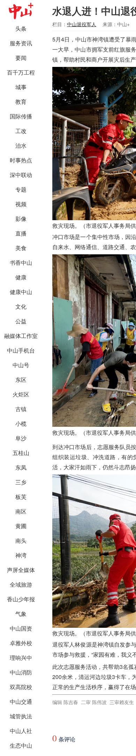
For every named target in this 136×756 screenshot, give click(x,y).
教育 (21, 102)
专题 (21, 189)
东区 (21, 380)
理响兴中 (21, 658)
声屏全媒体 (21, 570)
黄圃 (21, 526)
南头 (21, 541)
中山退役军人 (81, 24)
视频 (21, 204)
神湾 (21, 555)
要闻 (21, 58)
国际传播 (21, 116)
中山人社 (21, 731)
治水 (21, 145)
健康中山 (21, 292)
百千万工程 (21, 72)
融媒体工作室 (21, 336)
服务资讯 (21, 43)
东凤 (21, 467)
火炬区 (21, 394)
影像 (21, 219)
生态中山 (21, 745)
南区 (21, 511)
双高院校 (21, 687)
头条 (21, 28)
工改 (21, 131)
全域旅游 (21, 584)
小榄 (21, 423)
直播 (21, 233)
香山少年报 (21, 599)
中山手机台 (21, 350)
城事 (21, 87)
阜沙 (21, 438)
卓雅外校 (21, 643)
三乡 (21, 482)
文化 (21, 306)
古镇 (21, 409)
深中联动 (21, 175)
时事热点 (21, 160)
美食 (21, 248)
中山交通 (21, 701)
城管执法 (21, 716)
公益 (21, 321)
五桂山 (21, 453)
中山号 (21, 365)
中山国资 (21, 628)
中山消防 (21, 672)
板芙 (21, 497)
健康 (21, 277)
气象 (21, 614)
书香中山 (21, 263)
